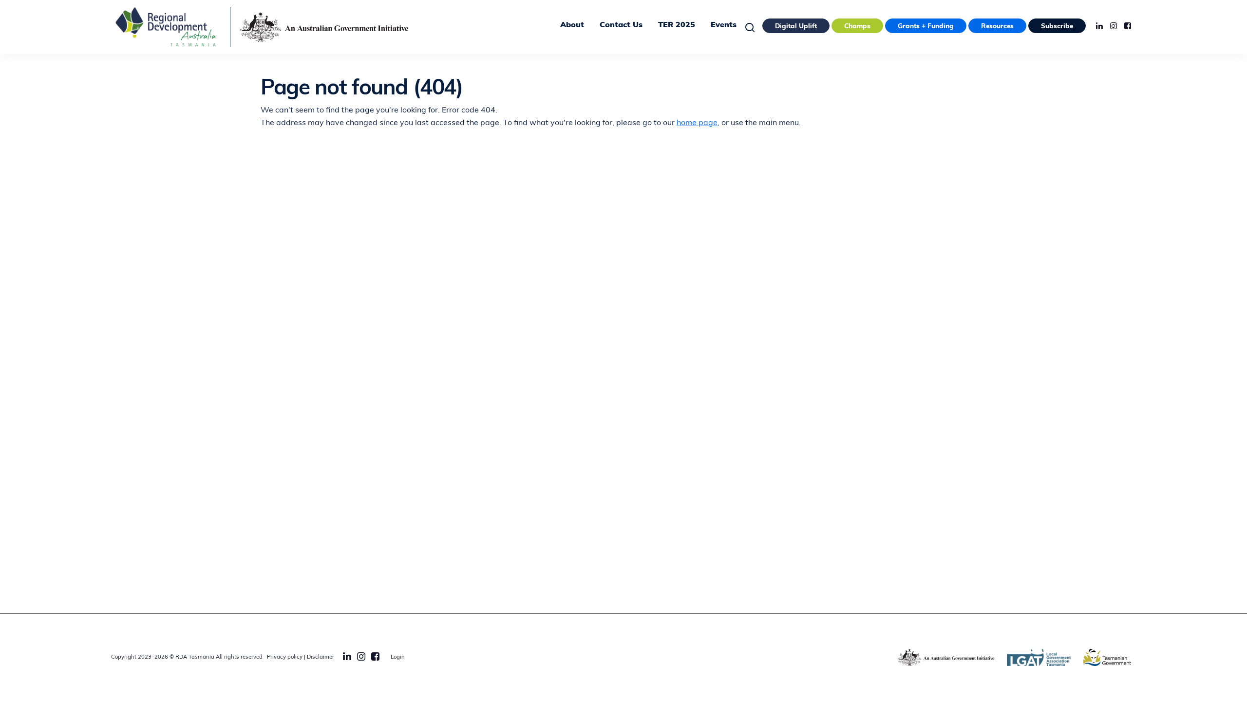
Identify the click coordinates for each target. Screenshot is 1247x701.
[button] (752, 27)
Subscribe (1057, 26)
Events (724, 25)
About (572, 25)
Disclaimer (320, 657)
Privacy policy (284, 657)
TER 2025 (676, 25)
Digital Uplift (796, 26)
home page (697, 123)
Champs (857, 26)
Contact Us (621, 25)
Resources (997, 26)
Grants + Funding (926, 26)
